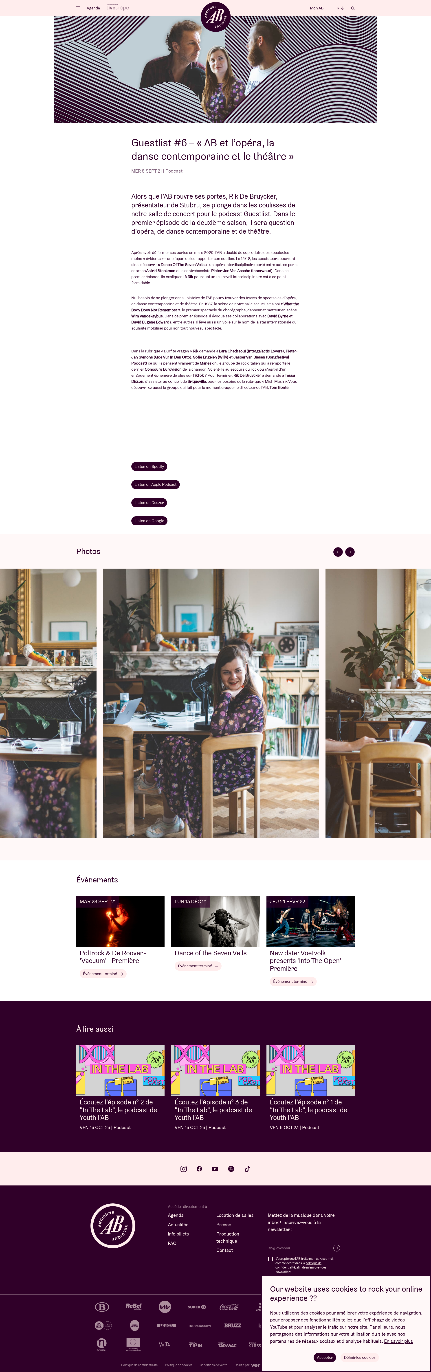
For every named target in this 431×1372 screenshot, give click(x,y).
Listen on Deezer (149, 502)
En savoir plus (398, 1341)
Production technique (227, 1237)
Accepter (325, 1357)
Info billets (178, 1234)
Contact (224, 1250)
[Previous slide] (338, 552)
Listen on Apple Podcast (155, 484)
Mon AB (316, 8)
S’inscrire (336, 1248)
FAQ (172, 1243)
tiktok (247, 1169)
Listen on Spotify (149, 466)
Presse (223, 1225)
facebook (199, 1169)
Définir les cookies (360, 1357)
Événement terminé (100, 973)
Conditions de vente (213, 1365)
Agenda (93, 8)
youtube (215, 1169)
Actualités (178, 1225)
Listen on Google (149, 520)
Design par (242, 1365)
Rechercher (353, 8)
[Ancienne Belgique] (215, 17)
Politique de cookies (178, 1365)
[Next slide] (350, 552)
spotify (231, 1169)
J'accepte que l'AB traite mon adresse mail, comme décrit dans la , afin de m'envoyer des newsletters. (304, 1265)
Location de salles (235, 1215)
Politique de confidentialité (139, 1365)
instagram (183, 1169)
